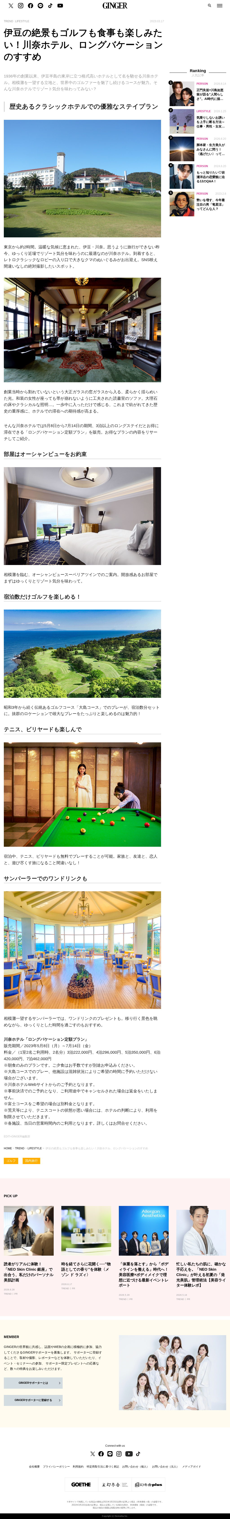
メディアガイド (191, 1466)
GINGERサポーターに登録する (33, 1400)
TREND (19, 1148)
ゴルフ (11, 1160)
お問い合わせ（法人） (165, 1466)
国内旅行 (31, 1160)
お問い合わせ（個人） (135, 1466)
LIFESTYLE (35, 1148)
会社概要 (34, 1466)
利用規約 (78, 1466)
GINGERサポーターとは (33, 1382)
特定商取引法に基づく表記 (103, 1466)
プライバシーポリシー (56, 1466)
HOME (8, 1148)
